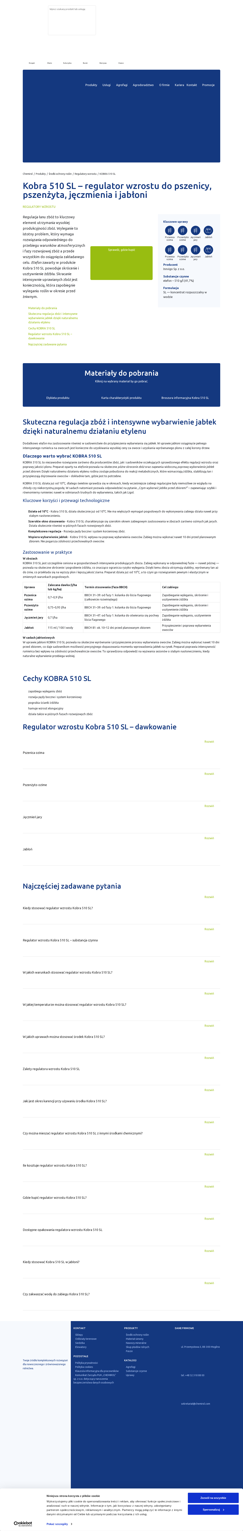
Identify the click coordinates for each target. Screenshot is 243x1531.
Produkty (91, 85)
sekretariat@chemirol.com (195, 1403)
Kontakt (192, 85)
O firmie (164, 85)
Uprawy (130, 1375)
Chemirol (28, 173)
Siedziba (80, 1343)
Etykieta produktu (57, 397)
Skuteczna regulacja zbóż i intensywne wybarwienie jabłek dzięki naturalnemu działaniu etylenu (53, 318)
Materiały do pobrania (42, 308)
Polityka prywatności (86, 1362)
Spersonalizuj (211, 1509)
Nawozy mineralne (136, 1343)
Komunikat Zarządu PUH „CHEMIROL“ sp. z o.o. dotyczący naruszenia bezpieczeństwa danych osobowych (94, 1379)
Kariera (179, 85)
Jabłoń (208, 237)
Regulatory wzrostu (86, 173)
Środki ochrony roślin (60, 173)
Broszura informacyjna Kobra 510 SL (185, 397)
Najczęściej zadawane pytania (47, 344)
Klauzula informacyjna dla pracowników (97, 1371)
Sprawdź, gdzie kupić (121, 249)
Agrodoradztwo (143, 85)
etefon (167, 280)
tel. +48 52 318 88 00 (192, 1375)
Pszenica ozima (170, 238)
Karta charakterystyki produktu (121, 397)
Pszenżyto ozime (183, 238)
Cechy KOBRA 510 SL (41, 328)
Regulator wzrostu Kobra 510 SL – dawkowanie (50, 336)
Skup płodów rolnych (137, 1347)
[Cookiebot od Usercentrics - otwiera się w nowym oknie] (23, 1524)
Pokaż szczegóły (57, 1523)
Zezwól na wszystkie (213, 1497)
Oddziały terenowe (86, 1338)
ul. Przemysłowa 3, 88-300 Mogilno (200, 1346)
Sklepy (79, 1334)
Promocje (208, 85)
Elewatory (80, 1347)
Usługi (106, 85)
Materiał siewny (134, 1338)
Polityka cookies (84, 1367)
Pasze (129, 1351)
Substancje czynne (136, 1371)
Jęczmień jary (195, 238)
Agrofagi (122, 85)
